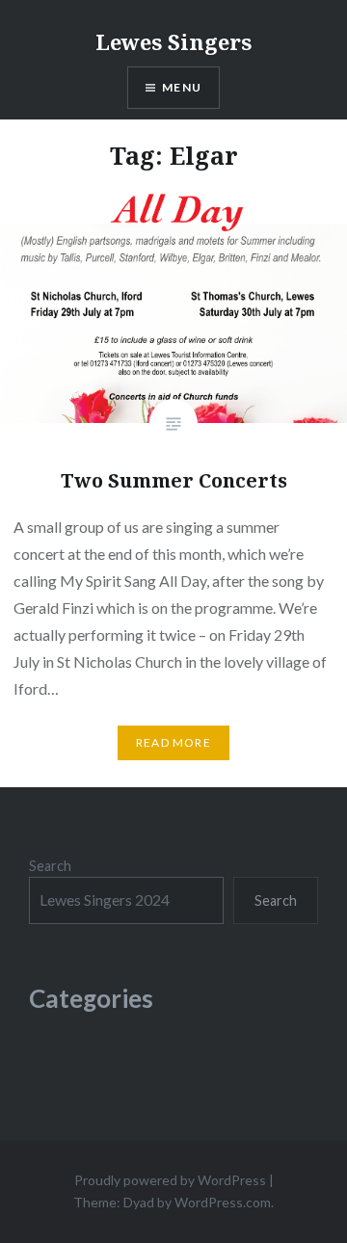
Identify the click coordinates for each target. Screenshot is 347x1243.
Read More (173, 742)
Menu (181, 87)
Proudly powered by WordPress (170, 1180)
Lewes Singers (173, 41)
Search (50, 866)
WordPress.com (222, 1202)
